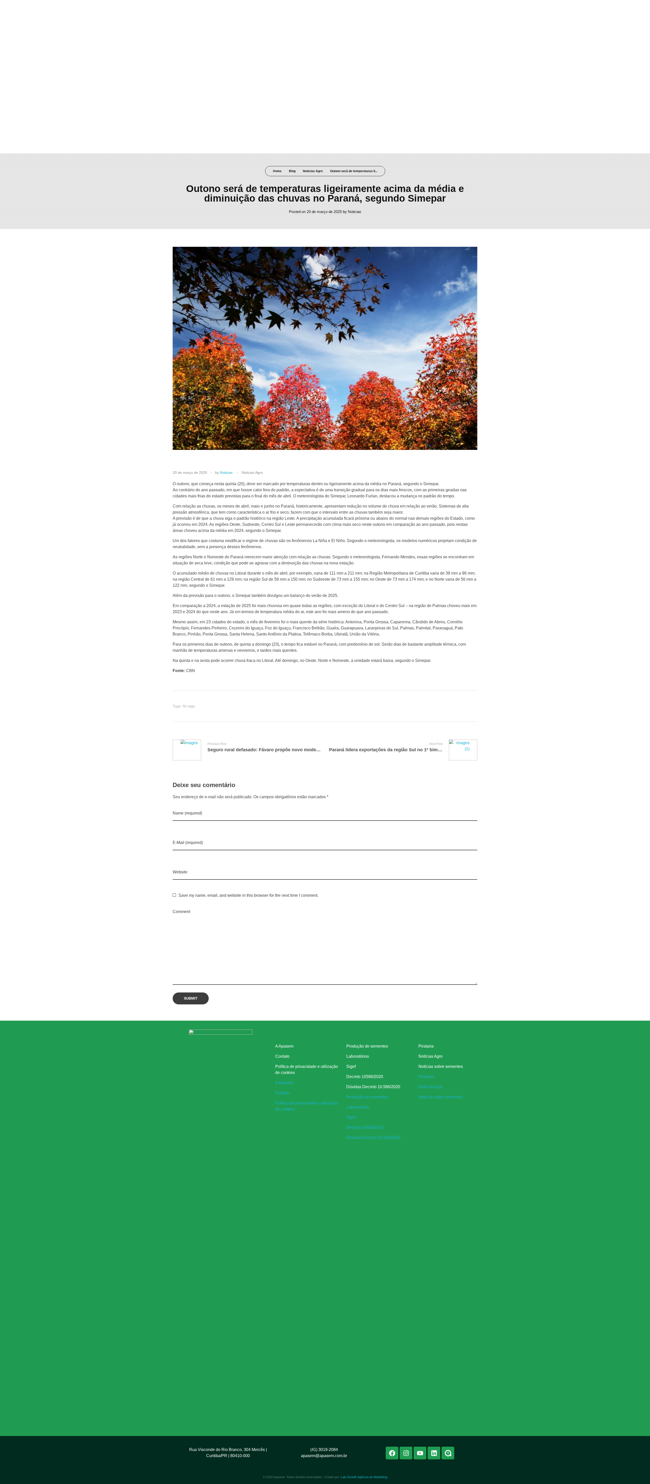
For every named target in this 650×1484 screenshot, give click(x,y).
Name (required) (187, 813)
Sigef (351, 1066)
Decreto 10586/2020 (364, 1076)
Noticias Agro (313, 171)
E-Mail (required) (188, 842)
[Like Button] (469, 706)
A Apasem (284, 1046)
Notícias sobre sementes (440, 1066)
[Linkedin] (454, 7)
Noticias (354, 211)
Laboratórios (357, 1056)
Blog (292, 171)
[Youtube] (445, 7)
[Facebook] (426, 7)
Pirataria (426, 1046)
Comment (181, 911)
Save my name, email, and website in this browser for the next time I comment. (248, 895)
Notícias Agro (430, 1056)
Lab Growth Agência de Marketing (364, 1477)
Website (180, 872)
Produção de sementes (367, 1046)
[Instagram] (435, 7)
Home (277, 171)
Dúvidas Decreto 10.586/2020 (373, 1087)
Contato (282, 1056)
